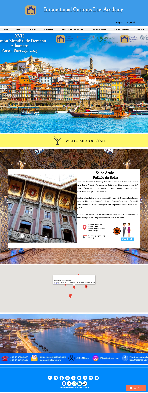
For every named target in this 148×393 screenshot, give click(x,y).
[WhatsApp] (74, 383)
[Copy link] (84, 383)
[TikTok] (85, 378)
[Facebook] (62, 378)
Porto (84, 185)
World (83, 191)
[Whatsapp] (50, 378)
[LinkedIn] (97, 378)
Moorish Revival (118, 201)
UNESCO (103, 191)
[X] (73, 378)
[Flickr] (91, 378)
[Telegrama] (56, 378)
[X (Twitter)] (69, 383)
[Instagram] (67, 378)
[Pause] (11, 240)
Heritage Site (91, 191)
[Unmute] (14, 240)
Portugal (91, 185)
